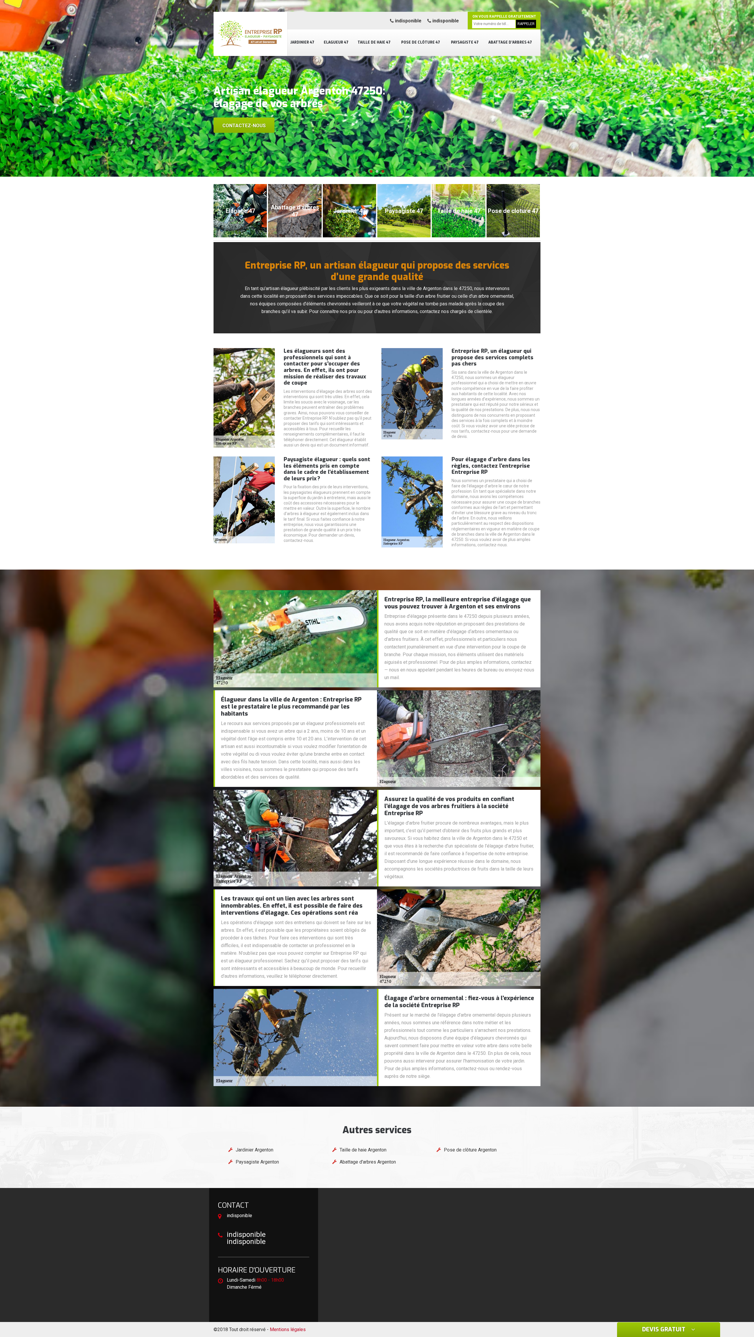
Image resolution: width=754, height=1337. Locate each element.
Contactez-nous (244, 125)
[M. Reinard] (250, 33)
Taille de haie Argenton (363, 1150)
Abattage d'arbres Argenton (368, 1162)
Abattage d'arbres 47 (510, 42)
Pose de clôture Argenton (470, 1150)
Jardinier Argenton (254, 1150)
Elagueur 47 (336, 42)
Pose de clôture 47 (420, 42)
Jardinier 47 (302, 42)
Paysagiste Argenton (257, 1162)
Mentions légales (288, 1329)
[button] (371, 171)
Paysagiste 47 (465, 42)
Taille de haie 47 (374, 42)
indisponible (407, 21)
